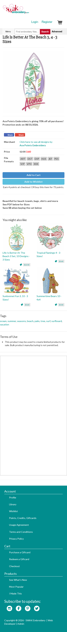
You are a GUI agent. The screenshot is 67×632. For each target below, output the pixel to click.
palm (37, 321)
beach (30, 321)
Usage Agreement (19, 524)
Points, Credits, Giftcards (22, 518)
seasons (21, 321)
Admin (20, 623)
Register (47, 22)
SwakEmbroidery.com (28, 10)
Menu (8, 31)
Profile (12, 497)
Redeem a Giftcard (19, 559)
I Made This (15, 593)
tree (43, 321)
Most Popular (16, 586)
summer (12, 321)
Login (34, 22)
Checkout (14, 566)
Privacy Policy (16, 538)
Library (12, 504)
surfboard (56, 321)
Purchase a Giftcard (19, 552)
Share (10, 135)
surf (48, 321)
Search (45, 31)
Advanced (57, 31)
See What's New (18, 579)
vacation (4, 324)
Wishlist (13, 511)
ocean (3, 321)
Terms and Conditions (21, 531)
